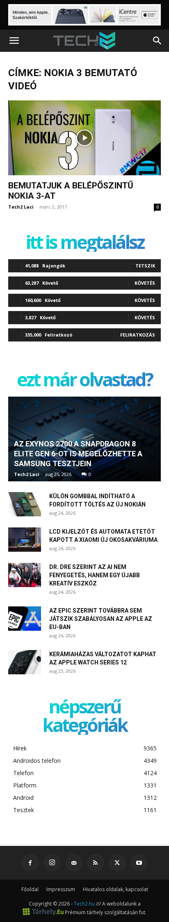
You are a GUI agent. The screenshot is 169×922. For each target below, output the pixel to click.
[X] (117, 863)
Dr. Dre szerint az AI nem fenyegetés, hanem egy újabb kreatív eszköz (94, 575)
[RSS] (95, 863)
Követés (145, 283)
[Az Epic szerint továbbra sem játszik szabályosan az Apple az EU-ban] (24, 618)
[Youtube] (139, 863)
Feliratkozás (137, 335)
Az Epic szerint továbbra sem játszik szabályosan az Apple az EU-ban (100, 618)
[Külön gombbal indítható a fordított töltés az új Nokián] (24, 504)
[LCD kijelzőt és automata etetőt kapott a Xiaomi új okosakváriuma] (24, 539)
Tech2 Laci (21, 207)
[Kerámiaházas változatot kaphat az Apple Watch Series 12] (24, 662)
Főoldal (30, 889)
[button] (14, 41)
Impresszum (60, 889)
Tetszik (145, 265)
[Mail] (74, 863)
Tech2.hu (84, 903)
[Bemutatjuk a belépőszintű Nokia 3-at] (84, 137)
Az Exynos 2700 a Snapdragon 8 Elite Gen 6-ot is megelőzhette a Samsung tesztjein (78, 453)
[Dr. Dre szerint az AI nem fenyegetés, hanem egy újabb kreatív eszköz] (24, 575)
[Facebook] (30, 863)
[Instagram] (52, 863)
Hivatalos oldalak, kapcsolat (115, 889)
